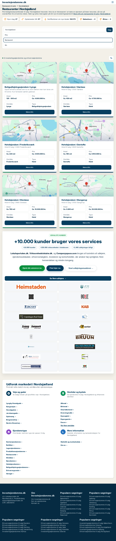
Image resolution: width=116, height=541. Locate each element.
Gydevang (10, 416)
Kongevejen (11, 407)
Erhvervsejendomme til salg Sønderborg (17, 529)
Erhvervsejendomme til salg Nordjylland (95, 531)
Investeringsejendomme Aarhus (14, 531)
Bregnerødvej (11, 420)
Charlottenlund (66, 410)
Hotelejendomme (13, 464)
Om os (63, 445)
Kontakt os (35, 503)
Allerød (63, 403)
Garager (9, 474)
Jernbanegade (12, 413)
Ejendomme (11, 461)
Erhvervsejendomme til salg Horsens (54, 523)
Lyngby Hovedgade (13, 403)
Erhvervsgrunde (12, 470)
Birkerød (64, 406)
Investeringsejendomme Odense (53, 531)
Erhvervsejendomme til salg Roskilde (55, 529)
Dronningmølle (66, 413)
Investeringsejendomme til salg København (96, 523)
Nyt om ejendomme (38, 501)
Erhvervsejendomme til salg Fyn (14, 525)
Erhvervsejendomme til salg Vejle (53, 527)
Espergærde (65, 419)
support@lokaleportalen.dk (12, 500)
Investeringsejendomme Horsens (53, 525)
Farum (63, 422)
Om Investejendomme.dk (40, 499)
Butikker (9, 445)
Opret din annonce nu (32, 268)
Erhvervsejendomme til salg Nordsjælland (95, 527)
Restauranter (11, 455)
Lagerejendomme (13, 448)
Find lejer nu (55, 268)
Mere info (29, 112)
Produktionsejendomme (15, 451)
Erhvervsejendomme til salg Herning (16, 527)
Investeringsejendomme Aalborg (92, 529)
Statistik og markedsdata (70, 442)
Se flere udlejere (58, 278)
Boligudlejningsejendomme (17, 467)
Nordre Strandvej (13, 423)
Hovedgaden (11, 410)
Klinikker (9, 458)
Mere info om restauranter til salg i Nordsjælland (91, 14)
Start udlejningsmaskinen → (81, 268)
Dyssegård (65, 416)
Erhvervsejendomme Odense (91, 525)
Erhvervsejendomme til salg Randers (16, 523)
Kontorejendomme (13, 442)
